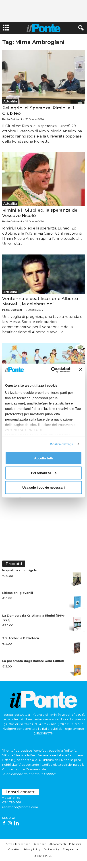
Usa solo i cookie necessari (43, 487)
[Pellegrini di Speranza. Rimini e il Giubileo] (43, 77)
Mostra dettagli (61, 444)
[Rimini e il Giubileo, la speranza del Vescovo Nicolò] (43, 179)
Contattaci (14, 849)
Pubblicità (75, 844)
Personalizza (41, 473)
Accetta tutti (43, 458)
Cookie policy (52, 849)
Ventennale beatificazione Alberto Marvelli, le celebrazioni (40, 301)
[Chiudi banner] (80, 369)
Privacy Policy (32, 849)
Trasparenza (70, 849)
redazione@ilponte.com (20, 807)
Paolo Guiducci (12, 119)
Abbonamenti (58, 844)
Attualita (10, 101)
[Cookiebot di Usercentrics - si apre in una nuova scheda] (52, 370)
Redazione (39, 844)
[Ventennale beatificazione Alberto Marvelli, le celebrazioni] (43, 274)
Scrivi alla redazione (18, 844)
